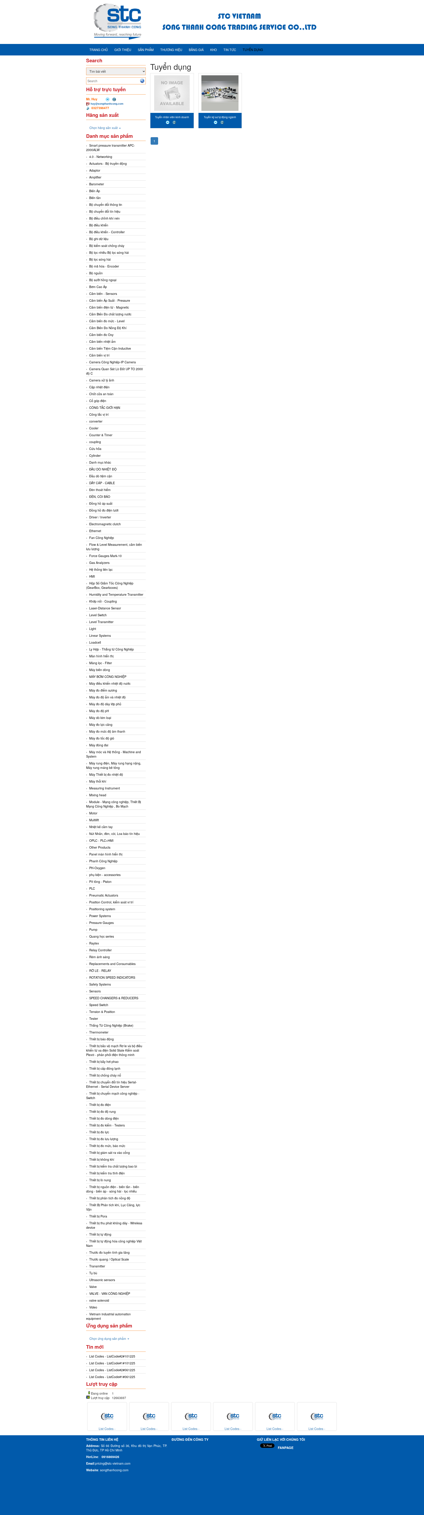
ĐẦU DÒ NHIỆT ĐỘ (103, 469)
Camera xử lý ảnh (101, 380)
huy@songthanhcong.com (107, 104)
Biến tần (95, 197)
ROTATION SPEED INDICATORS (112, 977)
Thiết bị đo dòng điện (104, 1118)
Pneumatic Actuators (103, 895)
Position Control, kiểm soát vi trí (111, 902)
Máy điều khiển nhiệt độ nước (110, 683)
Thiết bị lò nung (100, 1180)
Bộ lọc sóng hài (100, 259)
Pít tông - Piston (100, 881)
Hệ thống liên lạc (101, 569)
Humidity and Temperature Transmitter (116, 594)
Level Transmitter (101, 622)
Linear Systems (100, 635)
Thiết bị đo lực (99, 1132)
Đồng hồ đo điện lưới (103, 510)
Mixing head (97, 795)
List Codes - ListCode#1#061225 (112, 1377)
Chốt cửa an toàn (101, 394)
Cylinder (95, 455)
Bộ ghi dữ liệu (98, 239)
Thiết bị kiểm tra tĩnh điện (107, 1173)
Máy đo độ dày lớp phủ (105, 704)
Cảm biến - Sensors (103, 293)
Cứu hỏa (95, 448)
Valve (93, 1286)
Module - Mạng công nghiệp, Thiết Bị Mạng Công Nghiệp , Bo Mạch (113, 804)
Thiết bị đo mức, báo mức (107, 1145)
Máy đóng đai (98, 745)
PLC (92, 888)
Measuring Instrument (104, 788)
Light (92, 628)
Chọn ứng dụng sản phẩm (108, 1338)
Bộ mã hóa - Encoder (104, 266)
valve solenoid (99, 1300)
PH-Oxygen (97, 868)
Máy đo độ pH (99, 711)
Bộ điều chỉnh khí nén (104, 218)
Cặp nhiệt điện (99, 387)
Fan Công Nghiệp (101, 537)
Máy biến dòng (99, 669)
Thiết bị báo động (101, 1039)
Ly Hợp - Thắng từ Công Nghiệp (111, 649)
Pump (93, 929)
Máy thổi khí (97, 781)
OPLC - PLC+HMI (101, 840)
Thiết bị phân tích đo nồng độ (109, 1198)
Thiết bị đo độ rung (102, 1111)
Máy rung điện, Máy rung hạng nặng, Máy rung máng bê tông (113, 765)
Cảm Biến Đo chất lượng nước (110, 314)
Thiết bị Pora (98, 1216)
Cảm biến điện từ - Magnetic (109, 307)
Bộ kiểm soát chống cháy (106, 245)
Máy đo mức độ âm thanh (107, 731)
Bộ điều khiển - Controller (107, 232)
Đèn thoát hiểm (100, 489)
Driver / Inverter (100, 517)
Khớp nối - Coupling (103, 601)
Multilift (94, 820)
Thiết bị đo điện (100, 1104)
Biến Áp (94, 191)
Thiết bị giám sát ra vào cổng (109, 1152)
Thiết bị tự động (100, 1234)
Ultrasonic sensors (102, 1280)
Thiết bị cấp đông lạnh (104, 1068)
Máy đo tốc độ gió (101, 738)
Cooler (93, 428)
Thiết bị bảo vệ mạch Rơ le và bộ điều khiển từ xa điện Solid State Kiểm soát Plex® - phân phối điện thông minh (114, 1050)
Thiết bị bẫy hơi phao (104, 1061)
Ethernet (95, 531)
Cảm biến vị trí (99, 355)
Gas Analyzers (99, 562)
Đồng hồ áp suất (100, 503)
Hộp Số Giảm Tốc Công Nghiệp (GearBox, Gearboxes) (109, 585)
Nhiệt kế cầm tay (101, 827)
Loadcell (95, 642)
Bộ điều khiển (98, 225)
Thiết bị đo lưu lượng (103, 1139)
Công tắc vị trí (99, 414)
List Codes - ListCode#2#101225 (112, 1356)
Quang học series (101, 936)
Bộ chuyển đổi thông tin (105, 204)
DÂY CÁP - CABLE (102, 483)
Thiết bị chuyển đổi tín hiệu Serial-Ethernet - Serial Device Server (111, 1084)
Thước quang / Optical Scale (109, 1259)
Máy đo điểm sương (103, 690)
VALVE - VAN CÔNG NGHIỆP (109, 1293)
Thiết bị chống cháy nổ (105, 1075)
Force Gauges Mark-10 (105, 556)
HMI (92, 576)
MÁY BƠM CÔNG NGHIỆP (107, 676)
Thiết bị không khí (101, 1159)
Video (93, 1307)
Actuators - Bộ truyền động (108, 163)
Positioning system (102, 909)
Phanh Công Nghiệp (103, 861)
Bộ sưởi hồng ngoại (102, 280)
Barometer (96, 184)
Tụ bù (93, 1273)
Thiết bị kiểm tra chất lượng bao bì (113, 1166)
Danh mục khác (100, 462)
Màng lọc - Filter (100, 663)
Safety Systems (100, 984)
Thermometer (98, 1032)
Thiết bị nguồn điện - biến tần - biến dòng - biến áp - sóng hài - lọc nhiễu (112, 1189)
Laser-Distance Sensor (105, 608)
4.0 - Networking (100, 156)
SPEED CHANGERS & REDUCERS (113, 998)
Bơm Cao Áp (98, 286)
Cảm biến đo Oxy (101, 334)
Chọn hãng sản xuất (104, 127)
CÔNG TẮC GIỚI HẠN (104, 407)
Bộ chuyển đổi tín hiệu (104, 211)
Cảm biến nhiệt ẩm (102, 341)
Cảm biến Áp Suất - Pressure (109, 300)
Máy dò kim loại (100, 717)
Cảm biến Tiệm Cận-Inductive (110, 348)
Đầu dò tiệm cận (100, 476)
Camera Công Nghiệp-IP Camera (112, 362)
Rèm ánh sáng (99, 957)
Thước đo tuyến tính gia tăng (109, 1252)
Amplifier (95, 177)
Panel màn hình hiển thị (105, 854)
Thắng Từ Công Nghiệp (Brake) (111, 1025)
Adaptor (94, 170)
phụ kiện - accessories (105, 874)
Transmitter (97, 1266)
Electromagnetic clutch (105, 524)
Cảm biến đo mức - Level (107, 321)
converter (95, 421)
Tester (93, 1018)
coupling (95, 442)
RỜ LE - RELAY (100, 970)
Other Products (99, 847)
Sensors (95, 991)
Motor (93, 813)
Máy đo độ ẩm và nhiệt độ (107, 697)
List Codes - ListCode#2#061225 (112, 1370)
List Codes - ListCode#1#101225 (112, 1363)
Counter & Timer (100, 435)
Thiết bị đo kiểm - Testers (107, 1125)
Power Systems (100, 916)
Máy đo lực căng (100, 724)
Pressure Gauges (101, 922)
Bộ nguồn (96, 273)
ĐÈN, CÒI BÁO (99, 496)
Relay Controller (100, 950)
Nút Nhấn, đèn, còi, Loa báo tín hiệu (114, 833)
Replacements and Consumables (112, 963)
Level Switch (98, 615)
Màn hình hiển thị (101, 656)
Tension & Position (102, 1011)
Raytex (94, 943)
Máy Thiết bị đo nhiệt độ (106, 774)
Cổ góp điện (97, 400)
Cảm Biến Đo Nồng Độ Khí (108, 328)
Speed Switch (98, 1005)
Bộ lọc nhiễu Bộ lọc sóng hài (109, 252)
